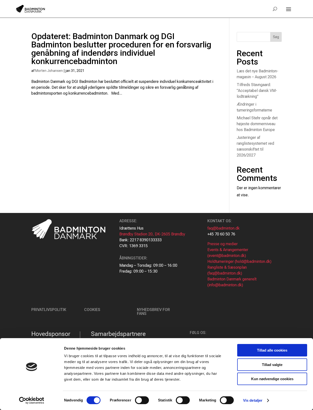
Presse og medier (222, 244)
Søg (276, 37)
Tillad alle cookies (272, 350)
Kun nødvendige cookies (272, 379)
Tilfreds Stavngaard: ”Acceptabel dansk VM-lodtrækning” (257, 90)
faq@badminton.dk (223, 228)
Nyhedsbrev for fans (153, 311)
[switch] (142, 400)
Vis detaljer (252, 400)
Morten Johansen (49, 71)
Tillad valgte (272, 365)
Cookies (92, 309)
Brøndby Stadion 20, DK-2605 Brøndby (152, 234)
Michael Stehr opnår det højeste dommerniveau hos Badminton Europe (257, 124)
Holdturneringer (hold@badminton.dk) (239, 261)
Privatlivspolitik (48, 309)
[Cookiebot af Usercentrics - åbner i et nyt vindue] (31, 400)
